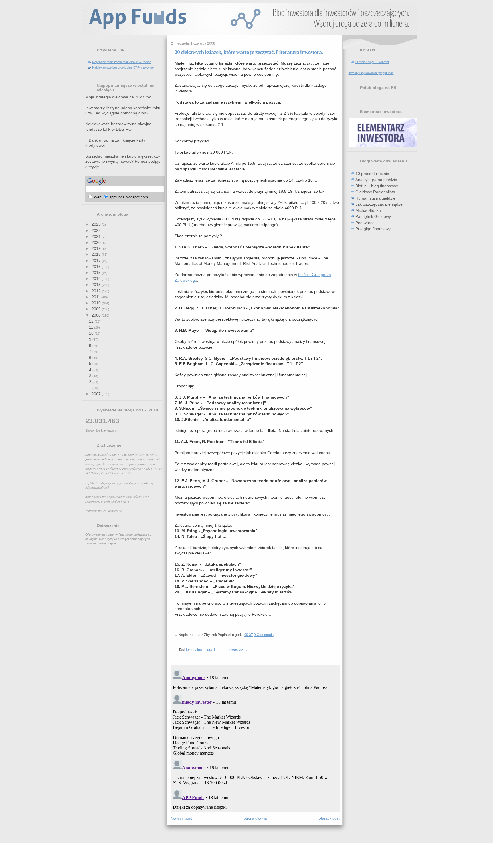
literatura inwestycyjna (231, 650)
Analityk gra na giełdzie (376, 179)
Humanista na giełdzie (375, 198)
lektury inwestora (199, 650)
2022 (97, 230)
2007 (97, 393)
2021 (97, 236)
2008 (97, 315)
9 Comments (264, 635)
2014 (97, 278)
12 (92, 321)
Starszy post (329, 818)
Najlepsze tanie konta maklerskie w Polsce (121, 62)
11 (91, 327)
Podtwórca (365, 222)
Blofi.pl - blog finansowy (376, 186)
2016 (97, 266)
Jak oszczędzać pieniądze (379, 204)
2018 (97, 254)
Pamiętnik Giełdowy (373, 216)
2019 (97, 248)
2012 (97, 291)
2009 (97, 309)
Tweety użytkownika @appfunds (371, 73)
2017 (97, 260)
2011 (96, 297)
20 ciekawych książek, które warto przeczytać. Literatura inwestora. (249, 52)
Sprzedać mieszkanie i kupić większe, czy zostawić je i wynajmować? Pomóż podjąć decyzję (122, 161)
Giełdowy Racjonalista (375, 192)
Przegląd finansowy (373, 228)
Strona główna (255, 818)
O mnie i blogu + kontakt (372, 62)
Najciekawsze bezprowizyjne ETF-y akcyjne (123, 67)
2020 (97, 242)
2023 (97, 224)
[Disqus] (255, 739)
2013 (97, 284)
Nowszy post (181, 818)
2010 (97, 303)
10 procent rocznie (372, 173)
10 (92, 333)
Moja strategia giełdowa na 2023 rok (118, 97)
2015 (97, 272)
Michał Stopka (368, 210)
